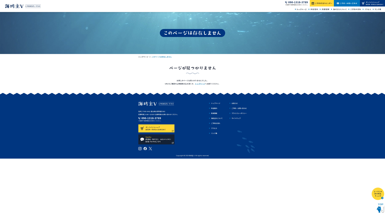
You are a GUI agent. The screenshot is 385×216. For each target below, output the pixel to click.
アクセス (214, 128)
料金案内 (214, 108)
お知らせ (235, 103)
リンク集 (214, 133)
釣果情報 (214, 113)
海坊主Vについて (217, 118)
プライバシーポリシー (239, 113)
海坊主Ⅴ (192, 155)
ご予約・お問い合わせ (239, 108)
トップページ (143, 57)
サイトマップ (236, 118)
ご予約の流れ (215, 123)
